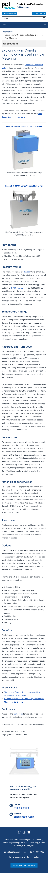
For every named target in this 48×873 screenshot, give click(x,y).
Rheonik (26, 272)
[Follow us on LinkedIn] (24, 832)
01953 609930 (40, 13)
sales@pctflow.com (9, 13)
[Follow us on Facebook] (19, 832)
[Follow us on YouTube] (29, 832)
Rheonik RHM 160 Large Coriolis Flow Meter (24, 186)
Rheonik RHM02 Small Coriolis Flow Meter (24, 126)
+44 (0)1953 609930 (35, 852)
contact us (18, 714)
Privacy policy (33, 857)
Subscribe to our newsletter (24, 865)
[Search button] (44, 18)
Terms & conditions (17, 857)
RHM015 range (17, 288)
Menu (4, 25)
